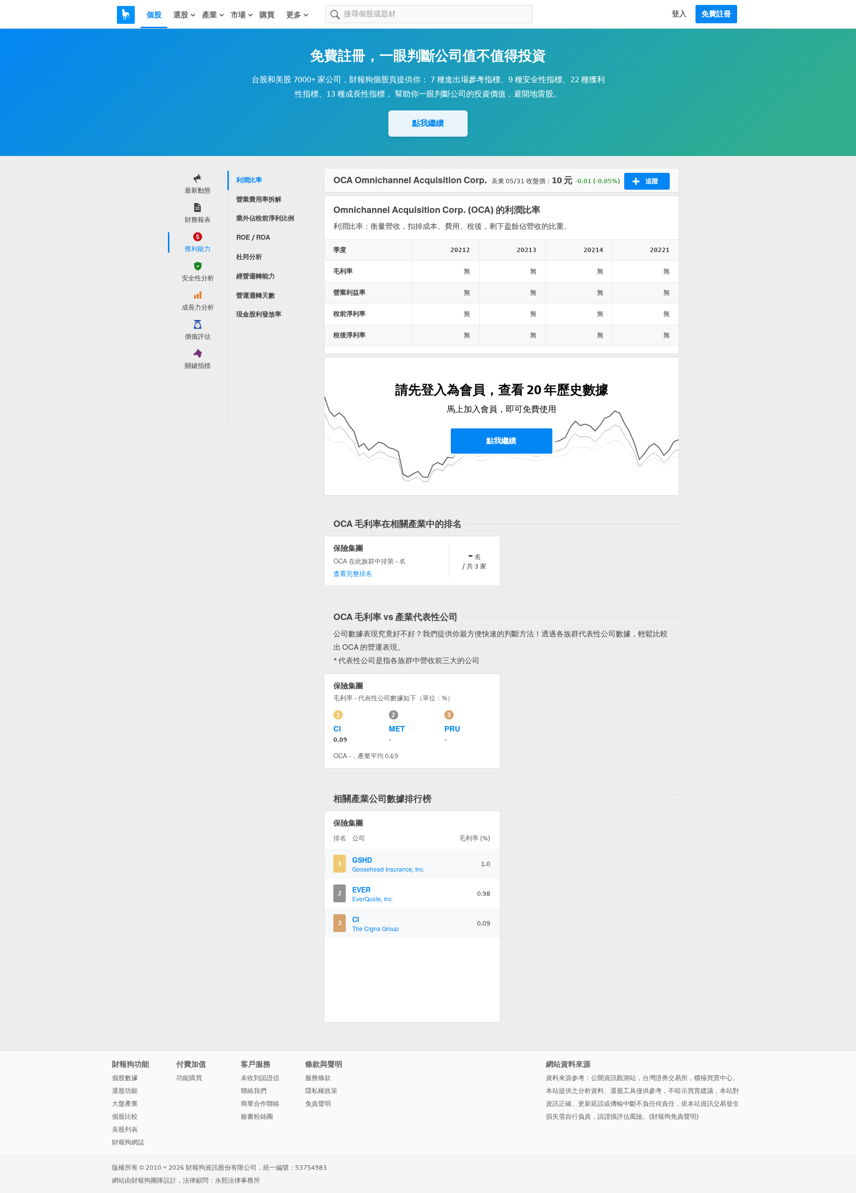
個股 (154, 14)
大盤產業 (125, 1103)
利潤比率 (249, 180)
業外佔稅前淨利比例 (265, 218)
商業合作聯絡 (260, 1103)
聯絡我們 (254, 1090)
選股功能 (125, 1090)
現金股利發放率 (258, 314)
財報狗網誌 (128, 1142)
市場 (238, 14)
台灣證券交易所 (665, 1078)
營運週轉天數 (255, 295)
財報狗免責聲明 (673, 1116)
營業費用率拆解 (258, 199)
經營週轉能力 (255, 276)
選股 (180, 14)
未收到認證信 (260, 1078)
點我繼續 (428, 123)
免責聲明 (318, 1103)
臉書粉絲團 (257, 1116)
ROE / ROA (253, 237)
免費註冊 (716, 13)
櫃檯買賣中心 (713, 1078)
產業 (209, 14)
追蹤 (651, 181)
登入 (679, 13)
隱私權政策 (321, 1090)
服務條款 (318, 1078)
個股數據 (125, 1078)
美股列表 (125, 1129)
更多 (293, 14)
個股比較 (125, 1116)
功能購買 (189, 1078)
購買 (267, 14)
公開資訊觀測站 (613, 1078)
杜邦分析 (249, 256)
